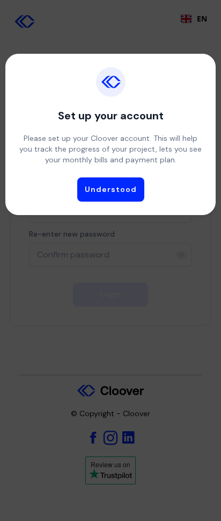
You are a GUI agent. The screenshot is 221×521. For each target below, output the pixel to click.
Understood (111, 189)
